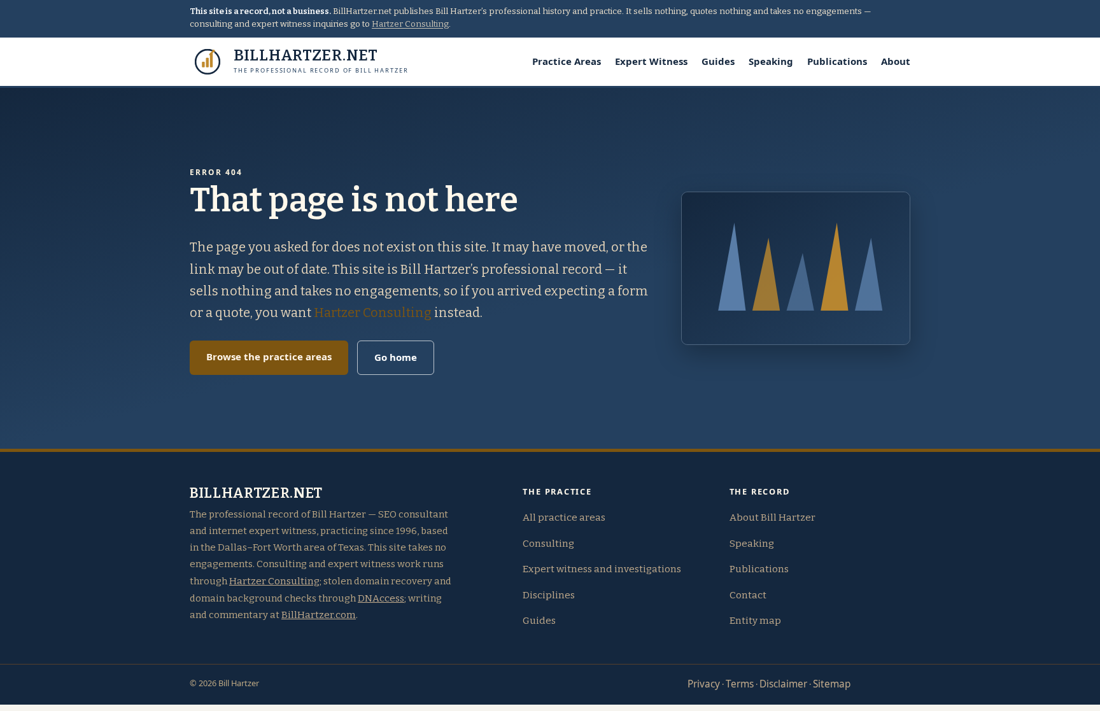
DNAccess (381, 598)
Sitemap (831, 684)
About (895, 61)
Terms (740, 684)
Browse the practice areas (269, 356)
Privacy (704, 684)
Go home (395, 357)
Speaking (771, 61)
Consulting (548, 543)
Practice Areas (566, 61)
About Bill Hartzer (772, 517)
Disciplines (549, 595)
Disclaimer (783, 684)
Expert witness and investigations (602, 569)
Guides (718, 61)
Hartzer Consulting (410, 24)
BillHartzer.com (318, 615)
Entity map (755, 620)
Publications (837, 61)
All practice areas (564, 517)
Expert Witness (651, 61)
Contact (748, 595)
